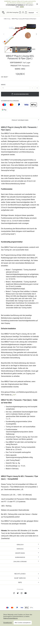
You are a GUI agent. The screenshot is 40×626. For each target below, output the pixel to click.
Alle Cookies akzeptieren (23, 622)
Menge (3, 84)
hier (14, 395)
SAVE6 (22, 7)
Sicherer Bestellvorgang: (10, 101)
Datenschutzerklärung (10, 618)
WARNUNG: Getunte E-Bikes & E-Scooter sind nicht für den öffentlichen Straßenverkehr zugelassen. (20, 2)
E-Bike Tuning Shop (12, 12)
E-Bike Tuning (7, 18)
